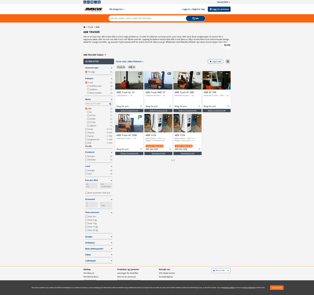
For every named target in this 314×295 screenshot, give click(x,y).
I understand (277, 288)
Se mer (227, 44)
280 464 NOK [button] (152, 149)
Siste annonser (92, 212)
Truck (90, 27)
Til (101, 203)
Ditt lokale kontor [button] (167, 273)
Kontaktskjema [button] (166, 276)
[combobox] (213, 271)
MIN (87, 184)
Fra (87, 203)
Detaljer (88, 237)
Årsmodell (90, 199)
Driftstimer (90, 243)
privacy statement (249, 288)
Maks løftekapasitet (94, 249)
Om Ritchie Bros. (91, 276)
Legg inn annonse (220, 9)
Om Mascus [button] (88, 273)
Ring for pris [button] (123, 106)
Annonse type (91, 68)
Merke (88, 99)
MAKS (102, 184)
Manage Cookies (229, 288)
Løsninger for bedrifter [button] (127, 273)
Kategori (89, 78)
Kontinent (89, 152)
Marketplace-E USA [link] (158, 153)
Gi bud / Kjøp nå (153, 146)
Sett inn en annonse (126, 276)
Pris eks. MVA (91, 180)
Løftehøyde (90, 261)
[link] (129, 80)
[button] (98, 61)
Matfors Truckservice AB (129, 110)
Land (87, 166)
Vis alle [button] (88, 146)
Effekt (88, 255)
